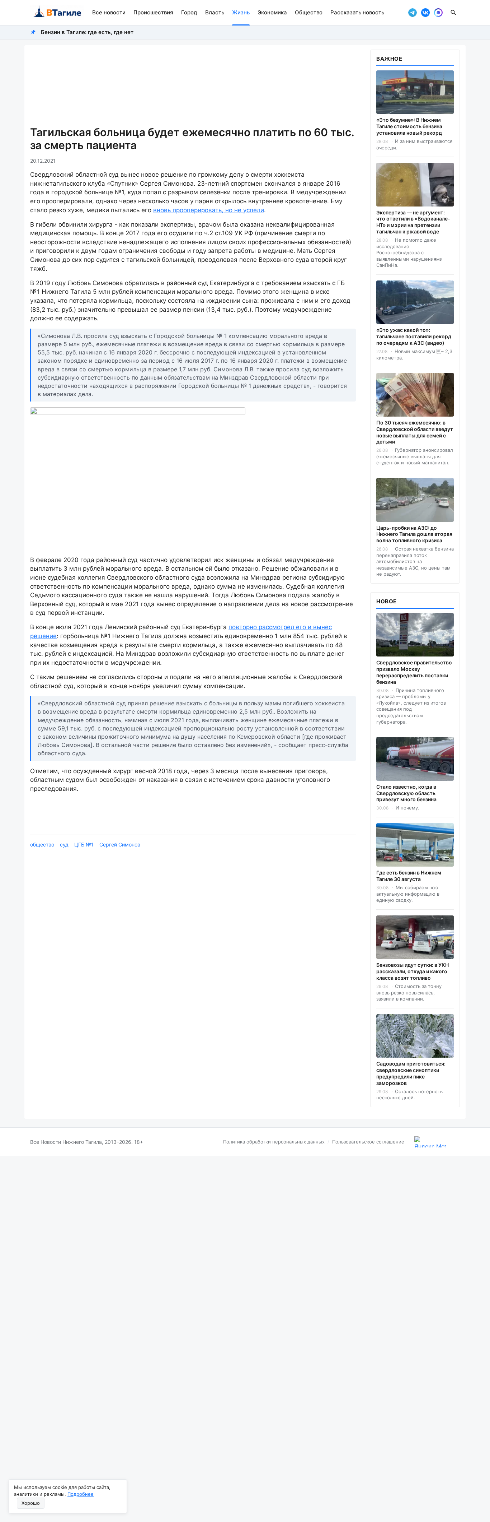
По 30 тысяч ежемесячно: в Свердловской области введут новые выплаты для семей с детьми (414, 432)
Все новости (109, 12)
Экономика (272, 12)
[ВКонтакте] (425, 13)
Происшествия (153, 12)
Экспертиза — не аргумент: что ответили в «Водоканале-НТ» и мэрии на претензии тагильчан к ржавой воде (413, 222)
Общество (308, 12)
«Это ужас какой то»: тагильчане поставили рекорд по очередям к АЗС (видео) (413, 336)
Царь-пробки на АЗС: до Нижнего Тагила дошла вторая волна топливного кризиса (414, 534)
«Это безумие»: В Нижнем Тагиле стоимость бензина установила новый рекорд (409, 126)
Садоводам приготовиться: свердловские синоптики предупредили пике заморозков (411, 1073)
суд (64, 844)
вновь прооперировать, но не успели (208, 210)
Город (189, 12)
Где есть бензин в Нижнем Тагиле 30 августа (408, 875)
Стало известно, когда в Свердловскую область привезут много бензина (406, 793)
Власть (214, 12)
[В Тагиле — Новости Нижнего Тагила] (57, 12)
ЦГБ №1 (84, 844)
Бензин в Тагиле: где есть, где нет (87, 32)
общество (42, 844)
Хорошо (31, 1503)
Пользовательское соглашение (368, 1142)
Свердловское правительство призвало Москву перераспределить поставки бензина (414, 672)
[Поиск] (453, 12)
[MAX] (438, 13)
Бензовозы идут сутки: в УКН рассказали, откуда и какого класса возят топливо (412, 971)
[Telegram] (412, 13)
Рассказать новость (357, 12)
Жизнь (241, 12)
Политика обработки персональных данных (274, 1142)
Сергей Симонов (119, 844)
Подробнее (80, 1494)
